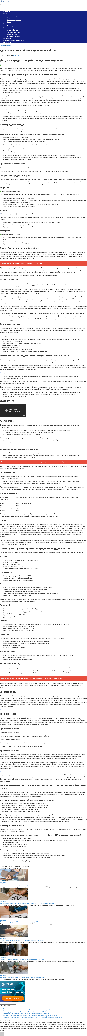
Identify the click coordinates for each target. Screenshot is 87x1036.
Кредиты (10, 18)
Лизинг (9, 22)
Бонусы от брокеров (13, 36)
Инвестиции (7, 12)
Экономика (7, 38)
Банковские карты (13, 16)
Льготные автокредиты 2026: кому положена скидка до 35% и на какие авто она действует (29, 922)
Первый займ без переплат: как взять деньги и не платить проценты (22, 940)
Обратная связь (8, 42)
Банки (5, 14)
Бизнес (5, 24)
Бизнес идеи (11, 26)
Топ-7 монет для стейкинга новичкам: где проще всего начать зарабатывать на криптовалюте (33, 1017)
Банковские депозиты (14, 20)
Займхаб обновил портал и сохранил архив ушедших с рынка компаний (23, 885)
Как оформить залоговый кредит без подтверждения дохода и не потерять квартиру (27, 903)
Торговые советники (13, 32)
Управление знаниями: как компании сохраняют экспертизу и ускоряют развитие (29, 1009)
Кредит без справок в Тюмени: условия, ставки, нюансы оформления (22, 977)
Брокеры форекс (12, 30)
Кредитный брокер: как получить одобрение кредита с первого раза (22, 959)
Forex (5, 28)
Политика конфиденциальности (13, 40)
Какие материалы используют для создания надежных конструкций (25, 1011)
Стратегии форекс (12, 34)
